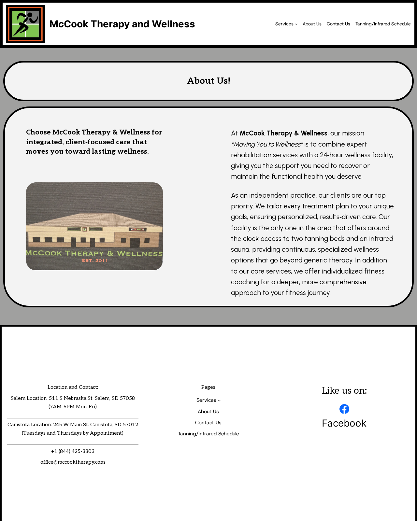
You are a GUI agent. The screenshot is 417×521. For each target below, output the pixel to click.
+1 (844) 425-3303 (72, 451)
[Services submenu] (296, 23)
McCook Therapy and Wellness (122, 24)
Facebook (344, 423)
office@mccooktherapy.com (72, 462)
